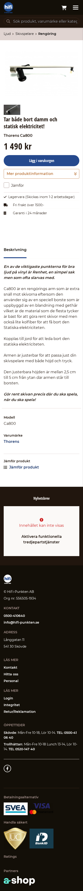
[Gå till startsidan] (8, 7)
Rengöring (47, 34)
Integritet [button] (12, 705)
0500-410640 (14, 616)
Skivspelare (24, 34)
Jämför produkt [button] (23, 467)
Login (8, 698)
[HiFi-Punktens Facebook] (7, 768)
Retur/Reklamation (20, 712)
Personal (11, 681)
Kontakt (10, 667)
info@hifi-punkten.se (21, 622)
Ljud (7, 34)
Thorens (11, 441)
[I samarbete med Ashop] (19, 880)
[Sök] (8, 21)
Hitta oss (11, 674)
